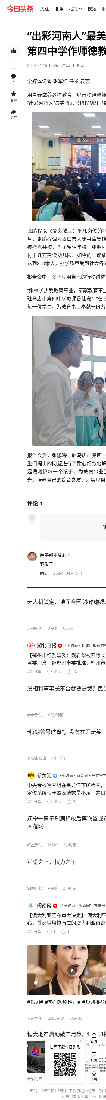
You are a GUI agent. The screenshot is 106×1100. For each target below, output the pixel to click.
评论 (57, 671)
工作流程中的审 (82, 1090)
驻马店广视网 (72, 65)
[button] (44, 8)
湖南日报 (34, 888)
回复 (44, 573)
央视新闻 (34, 628)
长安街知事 (36, 758)
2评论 (53, 844)
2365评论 (56, 1018)
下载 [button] (93, 1075)
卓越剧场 (34, 1018)
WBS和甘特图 (54, 1090)
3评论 (53, 628)
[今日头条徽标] (20, 8)
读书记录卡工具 (74, 1096)
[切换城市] (80, 8)
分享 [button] (13, 118)
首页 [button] (94, 1041)
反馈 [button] (94, 1060)
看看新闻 (34, 714)
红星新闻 (34, 844)
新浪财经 (34, 1078)
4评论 (53, 888)
